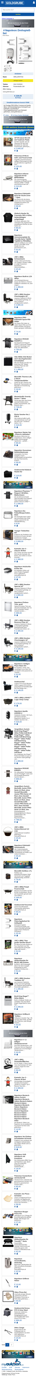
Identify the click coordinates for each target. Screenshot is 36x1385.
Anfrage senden (18, 80)
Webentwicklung (7, 1369)
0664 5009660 (17, 84)
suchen (18, 14)
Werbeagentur (19, 1369)
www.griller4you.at (8, 92)
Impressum (25, 1367)
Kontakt (4, 1367)
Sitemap (17, 1367)
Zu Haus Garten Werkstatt (20, 115)
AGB (10, 1367)
